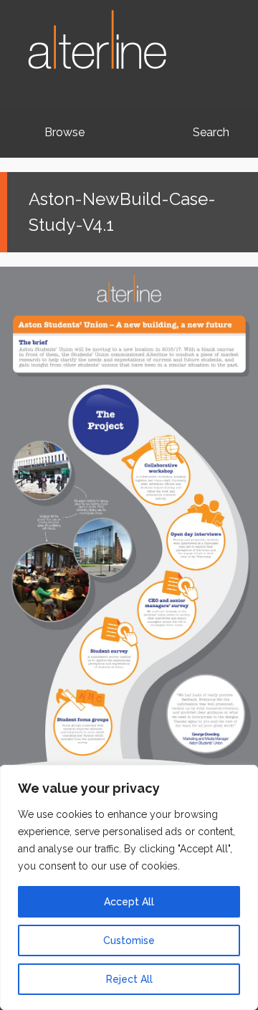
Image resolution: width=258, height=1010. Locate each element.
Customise (129, 940)
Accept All (129, 901)
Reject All (129, 979)
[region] (129, 887)
